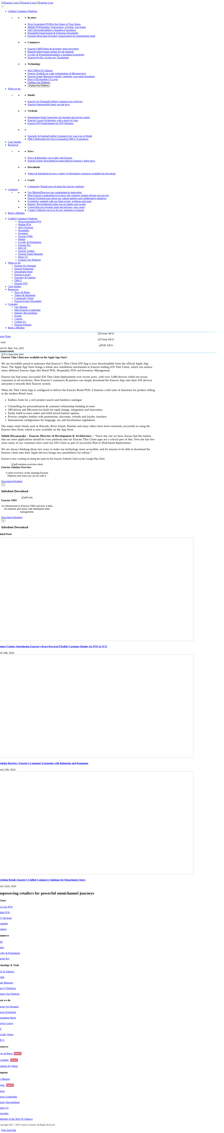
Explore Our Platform (39, 82)
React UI (23, 257)
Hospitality (24, 230)
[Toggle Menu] (2, 6)
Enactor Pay (24, 245)
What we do (14, 88)
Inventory (23, 233)
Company (13, 189)
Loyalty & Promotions (29, 242)
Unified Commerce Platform (22, 11)
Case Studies (14, 142)
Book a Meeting (16, 213)
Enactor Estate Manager (30, 254)
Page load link (8, 1130)
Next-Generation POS (29, 221)
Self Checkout (25, 227)
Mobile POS (24, 224)
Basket (21, 239)
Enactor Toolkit (26, 251)
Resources (13, 144)
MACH (22, 248)
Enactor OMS (25, 236)
